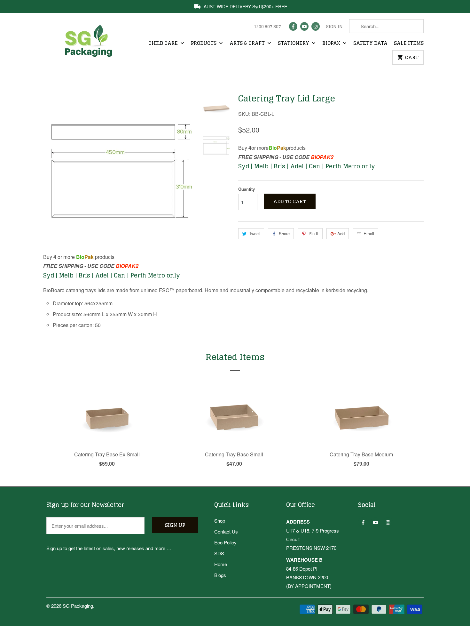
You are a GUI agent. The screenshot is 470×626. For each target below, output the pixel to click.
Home (220, 564)
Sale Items (409, 43)
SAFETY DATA (370, 43)
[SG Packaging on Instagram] (315, 26)
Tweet (254, 233)
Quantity (246, 189)
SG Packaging (78, 605)
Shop (219, 520)
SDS (219, 553)
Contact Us (226, 531)
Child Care (163, 43)
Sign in (334, 26)
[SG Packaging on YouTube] (304, 26)
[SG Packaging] (91, 46)
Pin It (313, 233)
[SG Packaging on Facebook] (293, 26)
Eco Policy (225, 542)
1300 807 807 (267, 26)
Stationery (294, 43)
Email (369, 233)
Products (204, 43)
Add (341, 233)
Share (284, 233)
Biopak (331, 43)
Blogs (220, 575)
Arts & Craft (248, 43)
